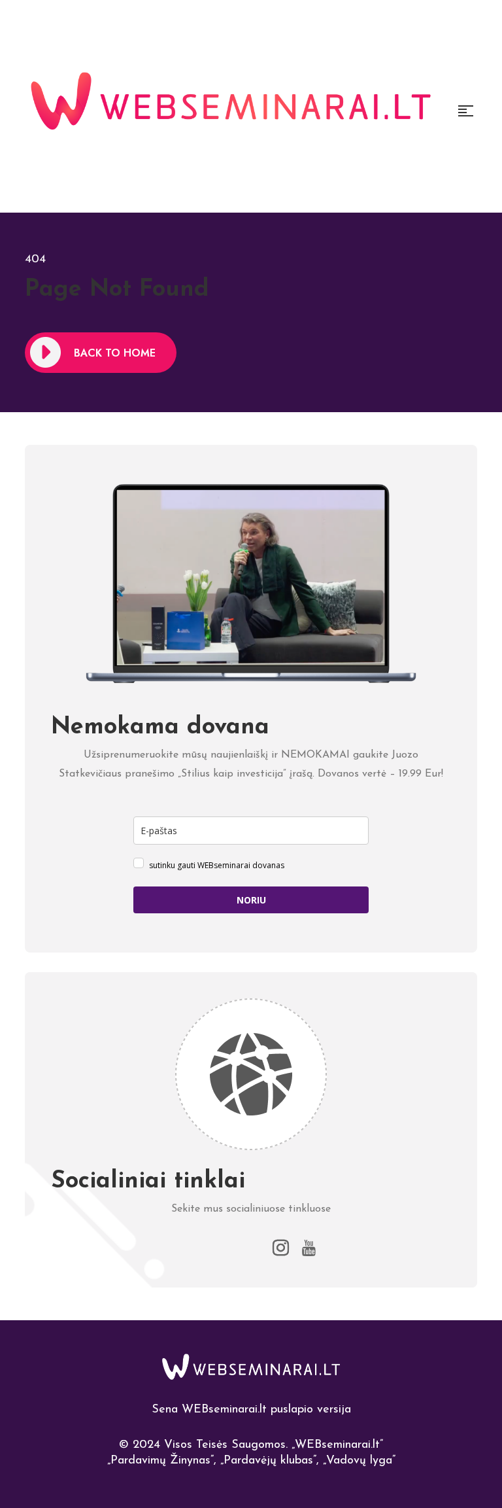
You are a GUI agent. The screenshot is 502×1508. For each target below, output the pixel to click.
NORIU (251, 900)
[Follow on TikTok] (251, 1248)
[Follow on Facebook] (222, 1248)
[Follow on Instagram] (281, 1248)
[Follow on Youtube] (310, 1248)
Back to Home (115, 352)
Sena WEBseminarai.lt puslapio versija (251, 1410)
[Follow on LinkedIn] (192, 1248)
